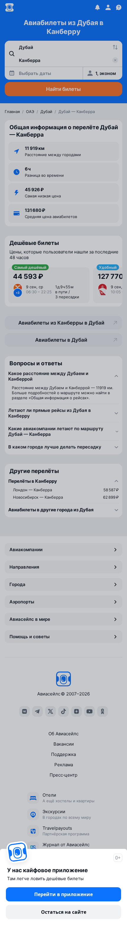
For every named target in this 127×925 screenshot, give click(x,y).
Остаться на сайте (63, 912)
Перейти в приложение (63, 894)
